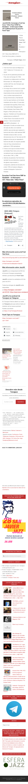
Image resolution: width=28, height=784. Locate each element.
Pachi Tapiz (18, 422)
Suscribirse (21, 402)
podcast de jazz (7, 423)
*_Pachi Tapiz (15, 414)
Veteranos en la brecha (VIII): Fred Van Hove (6, 356)
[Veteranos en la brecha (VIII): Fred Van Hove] (7, 351)
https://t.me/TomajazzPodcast (13, 311)
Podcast (21, 414)
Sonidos (5, 415)
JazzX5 (9, 414)
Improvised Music (19, 420)
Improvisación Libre (8, 420)
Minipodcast (10, 422)
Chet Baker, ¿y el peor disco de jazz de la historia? (18, 603)
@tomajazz (9, 575)
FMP (19, 417)
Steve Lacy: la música (18, 624)
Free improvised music (12, 419)
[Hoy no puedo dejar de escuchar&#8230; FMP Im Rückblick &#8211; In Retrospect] (18, 356)
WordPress (19, 779)
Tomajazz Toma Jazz (13, 577)
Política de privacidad (7, 778)
